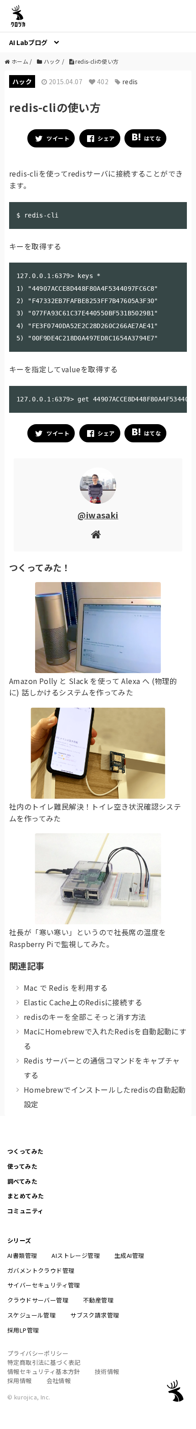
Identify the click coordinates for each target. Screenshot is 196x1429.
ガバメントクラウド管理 (40, 1270)
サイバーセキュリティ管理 (43, 1285)
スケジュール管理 (31, 1315)
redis (130, 81)
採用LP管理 (23, 1330)
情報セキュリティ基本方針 (43, 1371)
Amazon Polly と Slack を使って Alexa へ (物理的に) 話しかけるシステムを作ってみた (93, 686)
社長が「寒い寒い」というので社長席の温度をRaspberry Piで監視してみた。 (87, 938)
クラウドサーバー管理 (37, 1300)
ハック (22, 81)
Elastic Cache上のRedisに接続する (83, 1002)
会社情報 (58, 1380)
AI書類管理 (22, 1255)
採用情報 (19, 1380)
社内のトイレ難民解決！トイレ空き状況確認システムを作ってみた (95, 812)
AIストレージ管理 (76, 1255)
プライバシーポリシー (37, 1353)
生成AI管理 (129, 1255)
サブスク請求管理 (94, 1315)
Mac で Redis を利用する (66, 987)
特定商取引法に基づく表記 (44, 1362)
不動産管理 (98, 1300)
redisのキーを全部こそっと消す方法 (85, 1016)
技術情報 (107, 1371)
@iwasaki (97, 515)
